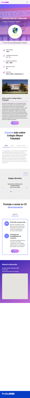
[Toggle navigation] (27, 2)
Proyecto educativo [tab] (21, 145)
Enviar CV (15, 122)
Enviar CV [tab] (15, 214)
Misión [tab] (6, 145)
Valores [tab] (12, 145)
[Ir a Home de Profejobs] (5, 2)
